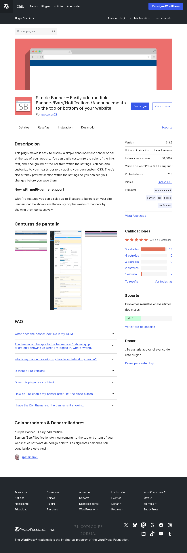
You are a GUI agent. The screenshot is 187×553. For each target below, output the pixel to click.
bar (159, 197)
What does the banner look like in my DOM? (45, 334)
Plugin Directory (24, 18)
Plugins (51, 503)
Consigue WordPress (166, 6)
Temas (51, 497)
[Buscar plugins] (53, 31)
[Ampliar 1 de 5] (42, 235)
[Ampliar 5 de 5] (112, 235)
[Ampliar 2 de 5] (42, 243)
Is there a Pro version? (30, 371)
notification (165, 205)
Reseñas (43, 127)
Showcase (53, 492)
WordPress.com (155, 492)
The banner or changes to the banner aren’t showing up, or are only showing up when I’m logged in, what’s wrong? (53, 346)
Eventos (116, 497)
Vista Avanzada (135, 215)
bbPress (150, 503)
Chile (52, 530)
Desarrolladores (89, 503)
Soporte (166, 127)
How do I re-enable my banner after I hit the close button (54, 394)
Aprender (85, 492)
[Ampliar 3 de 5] (42, 252)
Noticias (19, 497)
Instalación (65, 127)
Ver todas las (163, 281)
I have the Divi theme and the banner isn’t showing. (49, 405)
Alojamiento (22, 503)
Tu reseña (131, 281)
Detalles (23, 127)
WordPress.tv (89, 509)
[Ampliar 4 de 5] (77, 235)
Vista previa (162, 106)
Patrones (52, 509)
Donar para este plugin (140, 363)
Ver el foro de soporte (140, 327)
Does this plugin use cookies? (34, 382)
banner (151, 197)
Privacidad (21, 509)
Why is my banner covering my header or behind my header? (56, 359)
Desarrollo (88, 127)
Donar (116, 503)
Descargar (140, 106)
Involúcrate (118, 492)
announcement (163, 190)
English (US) (165, 181)
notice (167, 197)
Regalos (117, 509)
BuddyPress (152, 509)
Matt (148, 497)
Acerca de (21, 492)
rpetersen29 (49, 114)
